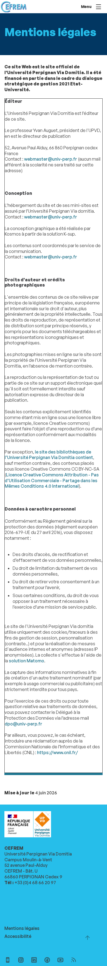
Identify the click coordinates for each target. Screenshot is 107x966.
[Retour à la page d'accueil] (13, 6)
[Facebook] (47, 961)
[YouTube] (60, 961)
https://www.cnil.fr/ (57, 752)
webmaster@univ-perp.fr (50, 159)
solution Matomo (26, 660)
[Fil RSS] (73, 961)
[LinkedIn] (34, 961)
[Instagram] (21, 961)
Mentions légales (22, 928)
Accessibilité (17, 936)
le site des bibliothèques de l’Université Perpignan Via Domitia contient (49, 454)
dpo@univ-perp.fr (23, 724)
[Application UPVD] (7, 961)
